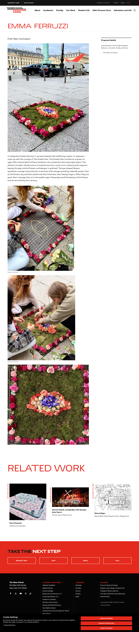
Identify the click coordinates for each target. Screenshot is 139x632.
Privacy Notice (105, 605)
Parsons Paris (105, 596)
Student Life (84, 10)
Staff (77, 596)
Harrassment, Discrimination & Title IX (55, 611)
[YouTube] (20, 593)
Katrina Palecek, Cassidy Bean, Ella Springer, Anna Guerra (69, 511)
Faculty (59, 10)
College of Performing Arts (109, 591)
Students (79, 585)
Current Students (103, 2)
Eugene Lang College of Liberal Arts (112, 588)
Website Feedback (48, 585)
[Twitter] (15, 593)
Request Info (21, 560)
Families (78, 588)
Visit (54, 560)
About (37, 10)
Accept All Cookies (106, 628)
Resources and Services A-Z (52, 594)
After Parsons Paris (101, 10)
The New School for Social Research (112, 594)
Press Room (46, 613)
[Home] (19, 10)
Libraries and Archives (50, 602)
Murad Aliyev (100, 513)
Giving (123, 2)
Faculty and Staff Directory (51, 605)
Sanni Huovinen (15, 523)
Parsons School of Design (109, 585)
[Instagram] (25, 593)
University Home (13, 2)
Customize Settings (106, 618)
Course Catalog (47, 591)
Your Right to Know (49, 608)
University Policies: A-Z (50, 596)
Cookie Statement (9, 625)
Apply (128, 2)
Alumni (78, 591)
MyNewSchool (47, 588)
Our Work (70, 10)
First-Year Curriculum (110, 52)
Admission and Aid (122, 10)
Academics (48, 10)
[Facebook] (10, 593)
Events (116, 2)
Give (117, 560)
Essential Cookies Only (106, 623)
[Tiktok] (30, 593)
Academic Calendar (49, 599)
